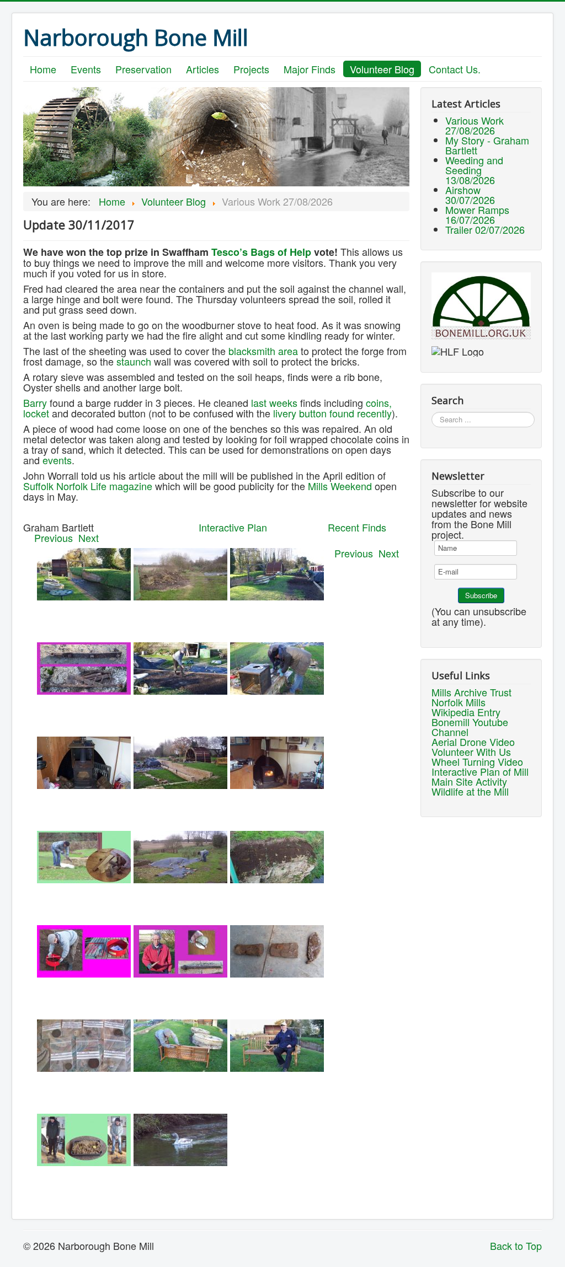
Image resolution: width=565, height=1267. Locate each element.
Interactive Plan (233, 527)
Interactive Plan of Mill (480, 771)
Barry (35, 402)
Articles (202, 69)
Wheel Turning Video (477, 761)
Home (43, 69)
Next (88, 537)
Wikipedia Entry (465, 712)
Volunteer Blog (382, 69)
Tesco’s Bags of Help (262, 252)
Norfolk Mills (458, 702)
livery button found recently (332, 413)
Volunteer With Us (471, 751)
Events (86, 69)
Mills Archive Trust (471, 692)
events (57, 460)
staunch (133, 361)
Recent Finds (357, 527)
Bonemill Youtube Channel (469, 727)
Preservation (143, 69)
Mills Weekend (340, 486)
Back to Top (516, 1245)
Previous (56, 537)
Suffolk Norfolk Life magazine (87, 486)
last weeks (274, 402)
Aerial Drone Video (473, 742)
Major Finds (309, 69)
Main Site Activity (469, 781)
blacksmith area (263, 350)
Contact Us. (455, 69)
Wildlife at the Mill (470, 791)
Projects (251, 69)
